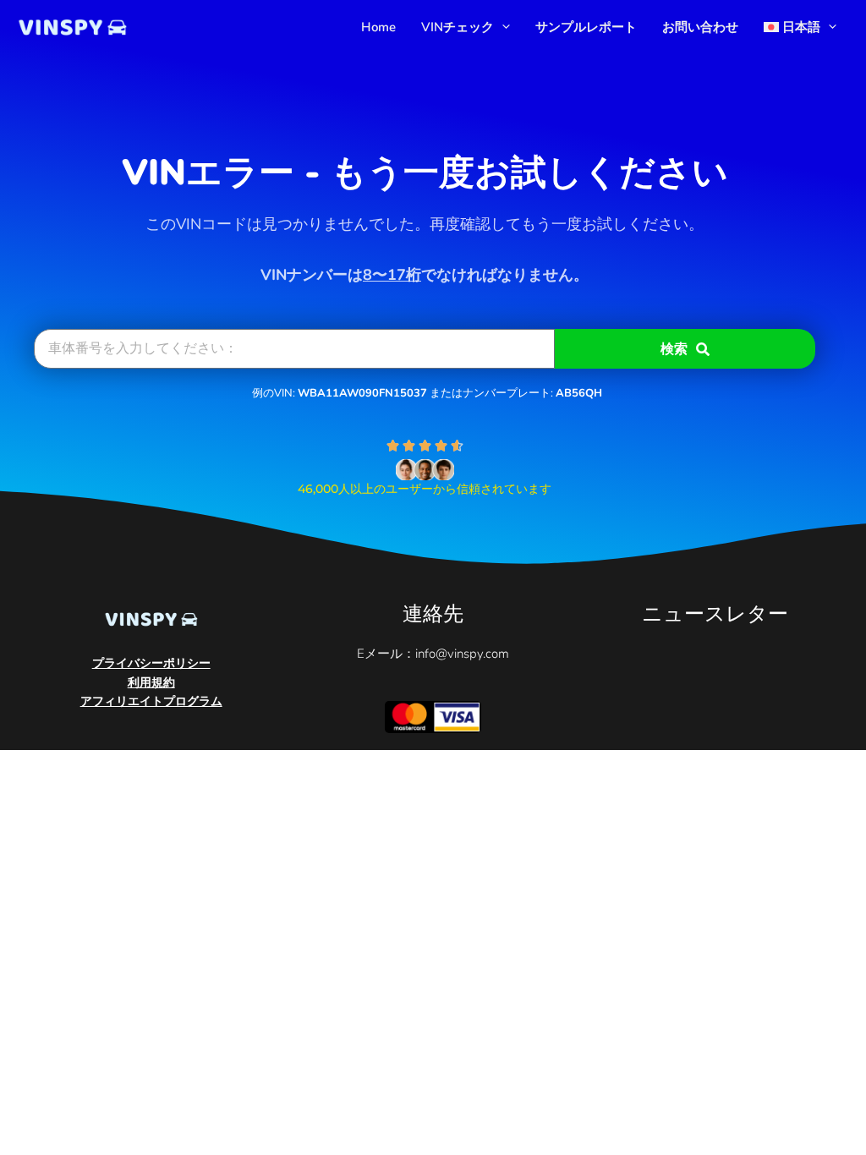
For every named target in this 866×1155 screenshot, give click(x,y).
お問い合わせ (700, 27)
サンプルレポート (586, 27)
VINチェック (457, 27)
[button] (502, 26)
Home (378, 27)
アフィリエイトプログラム (151, 701)
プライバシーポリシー (151, 663)
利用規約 (151, 683)
